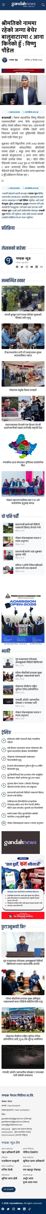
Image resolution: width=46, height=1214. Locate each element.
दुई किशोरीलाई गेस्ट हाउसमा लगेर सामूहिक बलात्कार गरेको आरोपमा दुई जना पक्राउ (25, 776)
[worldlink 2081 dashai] (23, 112)
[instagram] (27, 267)
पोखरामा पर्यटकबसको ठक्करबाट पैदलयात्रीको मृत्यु (21, 758)
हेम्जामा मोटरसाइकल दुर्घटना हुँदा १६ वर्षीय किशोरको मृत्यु (24, 767)
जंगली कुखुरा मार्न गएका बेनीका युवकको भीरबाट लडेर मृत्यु (23, 316)
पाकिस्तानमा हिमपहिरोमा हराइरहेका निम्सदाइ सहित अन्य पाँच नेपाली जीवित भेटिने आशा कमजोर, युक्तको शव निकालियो (25, 805)
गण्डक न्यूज (23, 258)
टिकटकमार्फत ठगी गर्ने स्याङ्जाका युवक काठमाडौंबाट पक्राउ (23, 354)
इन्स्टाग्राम (18, 204)
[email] (41, 267)
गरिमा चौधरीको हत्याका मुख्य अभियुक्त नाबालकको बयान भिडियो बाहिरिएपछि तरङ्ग (28, 676)
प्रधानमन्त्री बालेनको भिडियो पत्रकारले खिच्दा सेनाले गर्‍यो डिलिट (28, 527)
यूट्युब (25, 204)
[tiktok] (29, 1209)
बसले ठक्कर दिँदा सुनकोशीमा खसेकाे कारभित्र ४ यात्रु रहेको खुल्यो (22, 815)
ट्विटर (11, 204)
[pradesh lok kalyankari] (23, 887)
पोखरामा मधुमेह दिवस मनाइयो (23, 390)
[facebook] (17, 267)
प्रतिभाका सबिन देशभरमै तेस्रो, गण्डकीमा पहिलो (23, 740)
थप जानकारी (8, 1189)
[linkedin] (36, 267)
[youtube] (32, 267)
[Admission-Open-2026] (23, 619)
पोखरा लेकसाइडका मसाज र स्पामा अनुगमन (28, 539)
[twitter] (22, 267)
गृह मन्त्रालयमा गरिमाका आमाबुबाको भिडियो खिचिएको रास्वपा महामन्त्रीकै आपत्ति (28, 662)
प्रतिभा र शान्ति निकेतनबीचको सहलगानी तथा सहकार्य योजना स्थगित (28, 568)
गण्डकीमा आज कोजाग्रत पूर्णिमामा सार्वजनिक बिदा (23, 464)
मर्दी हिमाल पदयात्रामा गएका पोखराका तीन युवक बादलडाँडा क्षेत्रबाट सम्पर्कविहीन (24, 749)
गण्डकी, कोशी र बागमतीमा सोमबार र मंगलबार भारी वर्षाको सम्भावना (27, 703)
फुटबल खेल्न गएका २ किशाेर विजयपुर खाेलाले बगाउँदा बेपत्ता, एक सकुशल (23, 785)
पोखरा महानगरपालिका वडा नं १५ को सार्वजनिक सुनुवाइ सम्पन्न (23, 501)
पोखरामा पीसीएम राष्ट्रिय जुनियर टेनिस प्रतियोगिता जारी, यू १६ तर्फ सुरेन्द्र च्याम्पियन (23, 1038)
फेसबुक (5, 204)
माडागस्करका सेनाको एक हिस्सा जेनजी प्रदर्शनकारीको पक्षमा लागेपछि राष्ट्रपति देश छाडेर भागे (23, 428)
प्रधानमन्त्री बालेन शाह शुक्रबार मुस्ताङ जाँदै (28, 553)
